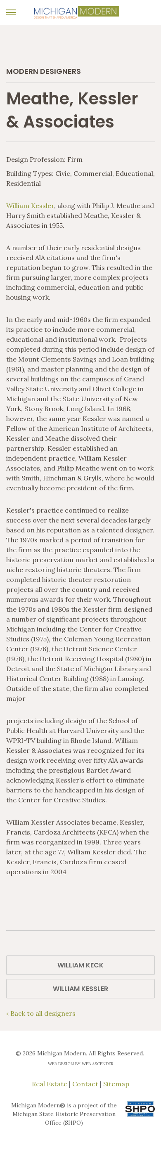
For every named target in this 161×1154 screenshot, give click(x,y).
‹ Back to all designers (41, 1013)
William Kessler (30, 205)
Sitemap (116, 1084)
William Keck (80, 965)
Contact (85, 1084)
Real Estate (49, 1084)
